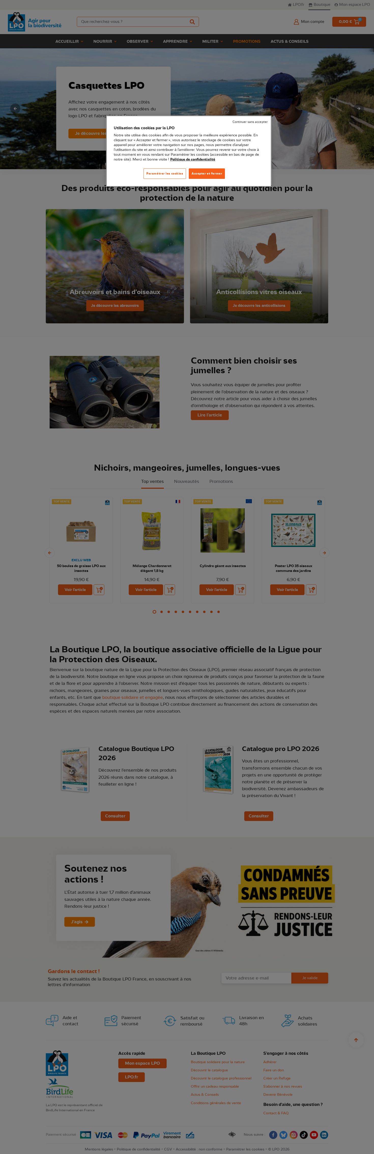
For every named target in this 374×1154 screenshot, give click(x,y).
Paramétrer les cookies (164, 173)
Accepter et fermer (207, 173)
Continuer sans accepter (250, 122)
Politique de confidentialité (192, 159)
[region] (188, 151)
